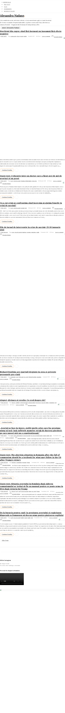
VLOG (5, 7)
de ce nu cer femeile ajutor (37, 435)
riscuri (21, 36)
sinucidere (33, 232)
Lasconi (43, 402)
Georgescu (38, 402)
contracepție (13, 36)
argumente (13, 377)
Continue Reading (7, 170)
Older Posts (5, 540)
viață (51, 435)
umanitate (39, 377)
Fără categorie (4, 232)
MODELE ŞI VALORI (9, 11)
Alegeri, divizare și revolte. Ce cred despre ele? (23, 400)
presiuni (22, 208)
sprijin (37, 232)
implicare (24, 232)
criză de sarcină (16, 181)
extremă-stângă (31, 402)
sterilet (25, 36)
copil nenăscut (19, 435)
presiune (29, 232)
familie (22, 517)
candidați (17, 402)
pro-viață (26, 377)
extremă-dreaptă (24, 402)
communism (19, 462)
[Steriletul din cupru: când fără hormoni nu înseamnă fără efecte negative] (64, 38)
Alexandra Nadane (12, 15)
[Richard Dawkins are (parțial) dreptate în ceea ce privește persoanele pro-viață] (61, 379)
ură (55, 402)
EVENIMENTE (7, 9)
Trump (28, 462)
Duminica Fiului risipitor (26, 181)
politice (47, 402)
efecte (18, 36)
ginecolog (34, 181)
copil (14, 435)
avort (12, 181)
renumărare (52, 402)
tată (26, 208)
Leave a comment (46, 36)
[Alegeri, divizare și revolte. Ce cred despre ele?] (61, 404)
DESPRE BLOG (7, 2)
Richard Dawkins (32, 377)
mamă (44, 435)
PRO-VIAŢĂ (7, 4)
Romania (24, 462)
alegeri (13, 402)
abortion (14, 462)
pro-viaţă (34, 491)
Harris (30, 491)
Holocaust (21, 377)
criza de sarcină (18, 232)
